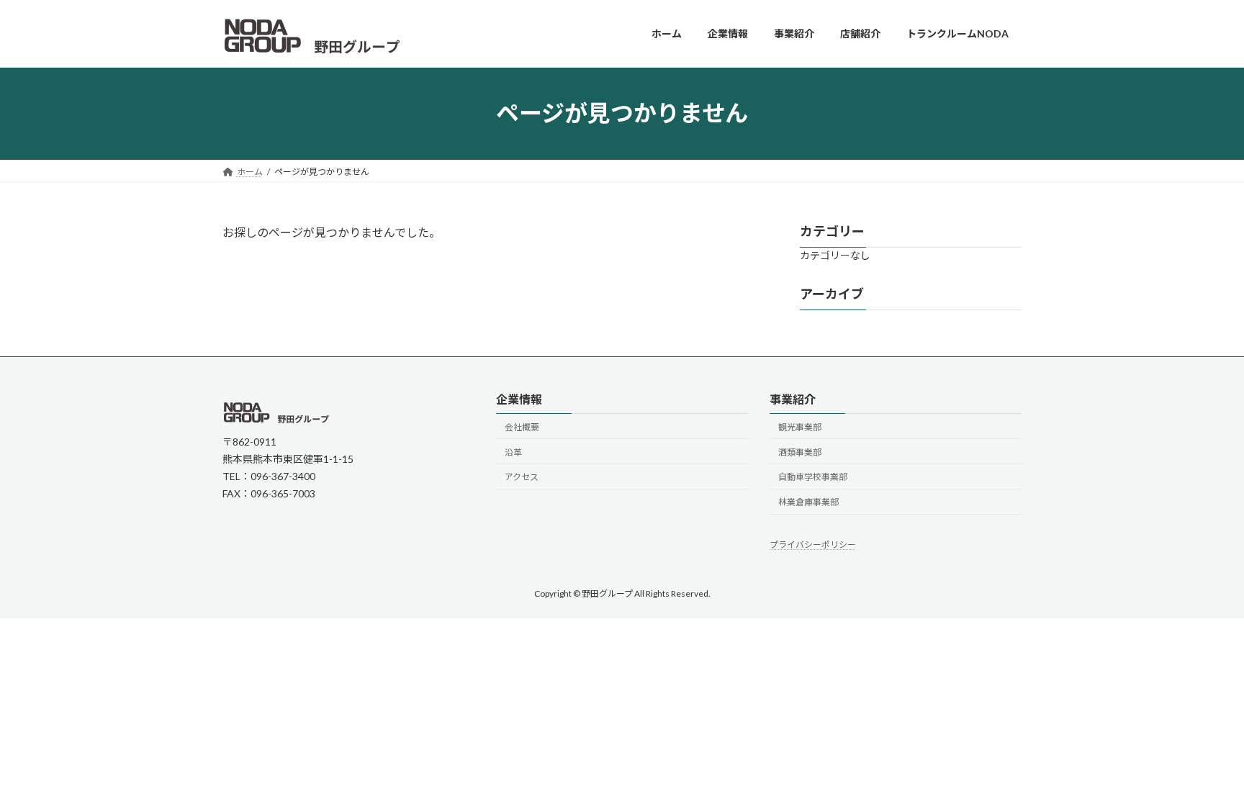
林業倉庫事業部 (808, 502)
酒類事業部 (799, 452)
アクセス (521, 476)
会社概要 (522, 427)
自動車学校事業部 (812, 476)
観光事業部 (799, 427)
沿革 (513, 452)
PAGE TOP (1202, 766)
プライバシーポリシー (813, 544)
